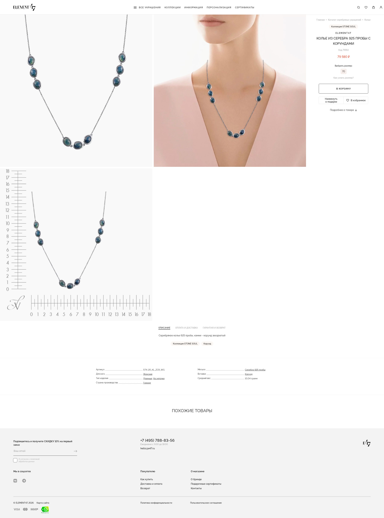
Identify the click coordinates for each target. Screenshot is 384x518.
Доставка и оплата (151, 483)
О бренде (196, 479)
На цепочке (159, 378)
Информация (193, 7)
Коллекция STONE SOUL (343, 26)
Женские (147, 374)
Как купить (146, 479)
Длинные (147, 378)
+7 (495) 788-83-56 (157, 440)
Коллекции (173, 7)
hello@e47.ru (147, 448)
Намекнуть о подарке (331, 100)
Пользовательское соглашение (206, 503)
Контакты (196, 488)
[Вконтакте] (15, 481)
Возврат (145, 488)
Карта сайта (43, 503)
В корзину (343, 88)
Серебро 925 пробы (255, 370)
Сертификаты (244, 7)
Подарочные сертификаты (206, 483)
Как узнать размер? (343, 78)
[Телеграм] (24, 481)
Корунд (207, 343)
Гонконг (147, 383)
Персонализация (219, 7)
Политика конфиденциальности (156, 503)
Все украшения (149, 7)
